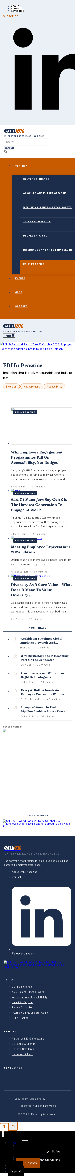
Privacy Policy (20, 1098)
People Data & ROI (22, 1007)
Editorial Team (18, 533)
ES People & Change (23, 1044)
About (15, 6)
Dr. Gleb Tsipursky (31, 699)
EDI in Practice (25, 412)
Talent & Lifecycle (22, 1002)
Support (16, 1171)
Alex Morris (17, 618)
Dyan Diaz (25, 647)
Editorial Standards (23, 1049)
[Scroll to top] (4, 1127)
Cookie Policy (37, 1098)
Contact (16, 8)
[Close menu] (3, 1134)
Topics (15, 1143)
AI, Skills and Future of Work (28, 992)
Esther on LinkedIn (22, 1054)
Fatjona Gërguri (19, 571)
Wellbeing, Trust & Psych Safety (29, 997)
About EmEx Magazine (24, 872)
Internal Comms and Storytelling (30, 1012)
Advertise (17, 10)
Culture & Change (22, 986)
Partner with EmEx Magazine (28, 1038)
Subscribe (10, 16)
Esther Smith (18, 486)
